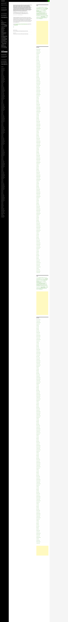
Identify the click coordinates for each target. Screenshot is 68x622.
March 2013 (37, 238)
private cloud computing (42, 15)
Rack (45, 15)
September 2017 (38, 162)
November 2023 (38, 66)
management (40, 284)
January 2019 (38, 139)
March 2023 (37, 77)
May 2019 (37, 404)
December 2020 (38, 107)
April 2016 (37, 186)
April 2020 (37, 118)
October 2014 (38, 211)
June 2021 (37, 98)
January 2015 (38, 207)
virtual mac (27, 8)
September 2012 (38, 247)
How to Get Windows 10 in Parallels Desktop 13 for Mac (20, 30)
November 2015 (38, 193)
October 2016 (38, 448)
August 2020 (38, 383)
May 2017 (37, 438)
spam (46, 288)
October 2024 (38, 50)
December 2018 (38, 411)
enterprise (38, 11)
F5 (41, 11)
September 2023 (38, 339)
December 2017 (38, 428)
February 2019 (38, 138)
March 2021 (37, 373)
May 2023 (37, 74)
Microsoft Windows (18, 5)
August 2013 (38, 231)
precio (39, 15)
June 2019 (37, 132)
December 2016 (38, 445)
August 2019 (38, 400)
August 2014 (38, 214)
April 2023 (37, 346)
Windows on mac (24, 10)
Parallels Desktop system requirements (23, 7)
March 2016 (37, 187)
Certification (43, 8)
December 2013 (38, 496)
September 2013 (38, 230)
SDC (40, 287)
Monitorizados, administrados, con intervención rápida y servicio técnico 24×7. (4, 10)
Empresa (44, 10)
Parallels (28, 5)
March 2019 (37, 407)
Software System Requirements (20, 8)
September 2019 (38, 128)
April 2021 (37, 101)
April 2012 (37, 254)
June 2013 (37, 234)
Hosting (37, 283)
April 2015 (37, 203)
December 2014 (38, 479)
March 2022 (37, 356)
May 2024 (37, 57)
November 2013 (38, 227)
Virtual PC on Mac (21, 9)
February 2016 (38, 189)
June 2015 (37, 200)
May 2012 (37, 252)
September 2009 (38, 537)
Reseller (47, 15)
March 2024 (37, 60)
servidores (46, 16)
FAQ (45, 282)
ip (45, 283)
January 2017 (38, 173)
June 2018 (37, 149)
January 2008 (38, 269)
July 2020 (37, 114)
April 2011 (37, 258)
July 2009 (37, 268)
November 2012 (38, 244)
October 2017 (38, 431)
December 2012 (38, 513)
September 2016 (38, 179)
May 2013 (37, 506)
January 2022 (38, 359)
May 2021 (37, 370)
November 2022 (38, 83)
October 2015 (38, 465)
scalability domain (38, 287)
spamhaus (37, 18)
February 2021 (38, 104)
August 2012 (38, 248)
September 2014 (38, 213)
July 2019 (37, 131)
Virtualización (40, 18)
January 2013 (38, 241)
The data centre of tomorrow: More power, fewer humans (20, 33)
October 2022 (38, 84)
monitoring (43, 284)
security (43, 16)
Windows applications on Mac (17, 10)
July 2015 (37, 469)
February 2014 (38, 493)
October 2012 (38, 245)
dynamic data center (41, 10)
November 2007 (38, 271)
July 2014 (37, 486)
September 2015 (38, 196)
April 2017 (37, 169)
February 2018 (38, 155)
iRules (46, 283)
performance (44, 14)
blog (41, 8)
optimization (46, 284)
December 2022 (38, 81)
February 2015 (38, 206)
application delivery (41, 7)
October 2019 (38, 397)
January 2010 (38, 265)
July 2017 (37, 165)
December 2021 (38, 90)
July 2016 (37, 452)
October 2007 (38, 272)
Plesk (46, 14)
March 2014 (37, 221)
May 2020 (37, 387)
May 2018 (37, 421)
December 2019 (38, 124)
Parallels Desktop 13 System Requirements (24, 6)
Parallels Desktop (15, 6)
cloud (46, 8)
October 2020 (38, 380)
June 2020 (37, 115)
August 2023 (38, 70)
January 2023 (38, 80)
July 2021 (37, 97)
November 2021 (38, 91)
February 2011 (38, 530)
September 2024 (38, 322)
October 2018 (38, 414)
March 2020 (37, 390)
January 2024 (38, 63)
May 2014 (37, 489)
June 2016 (37, 183)
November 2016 (38, 176)
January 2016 (38, 190)
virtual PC (17, 9)
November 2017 (38, 159)
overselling (41, 14)
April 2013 (37, 237)
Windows (30, 9)
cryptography (42, 9)
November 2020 (38, 108)
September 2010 (38, 262)
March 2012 (37, 255)
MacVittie (37, 284)
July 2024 (37, 325)
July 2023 (37, 342)
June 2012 (37, 251)
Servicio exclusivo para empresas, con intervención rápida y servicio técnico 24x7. (4, 15)
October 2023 (38, 67)
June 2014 (37, 217)
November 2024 (38, 49)
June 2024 (37, 56)
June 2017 (37, 166)
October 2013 (38, 228)
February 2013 (38, 510)
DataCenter (45, 9)
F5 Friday (44, 282)
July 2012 (37, 520)
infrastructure (42, 13)
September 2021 (38, 94)
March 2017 (37, 441)
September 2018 (38, 145)
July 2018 (37, 148)
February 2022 (38, 87)
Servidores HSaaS (38, 17)
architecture (45, 7)
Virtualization (26, 9)
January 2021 (38, 105)
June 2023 (37, 73)
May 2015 (37, 472)
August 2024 (38, 53)
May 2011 (37, 527)
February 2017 (38, 172)
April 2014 (37, 220)
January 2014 (38, 224)
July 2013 (37, 503)
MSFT (21, 5)
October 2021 (38, 363)
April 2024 (37, 329)
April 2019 (37, 135)
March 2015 (37, 204)
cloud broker (37, 9)
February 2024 (38, 332)
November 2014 (38, 210)
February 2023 (38, 349)
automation (38, 8)
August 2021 (38, 366)
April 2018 (37, 152)
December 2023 (38, 64)
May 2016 (37, 455)
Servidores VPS (43, 17)
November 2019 (38, 125)
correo (39, 9)
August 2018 (38, 146)
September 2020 (38, 111)
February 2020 (38, 121)
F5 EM (42, 282)
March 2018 (37, 424)
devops (37, 10)
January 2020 (38, 122)
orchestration (38, 14)
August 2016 (38, 180)
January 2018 (38, 156)
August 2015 (38, 197)
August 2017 (38, 163)
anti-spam (37, 7)
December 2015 (38, 462)
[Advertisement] (42, 32)
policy (37, 15)
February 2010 (38, 534)
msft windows (25, 5)
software (14, 8)
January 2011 (38, 261)
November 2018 (38, 142)
